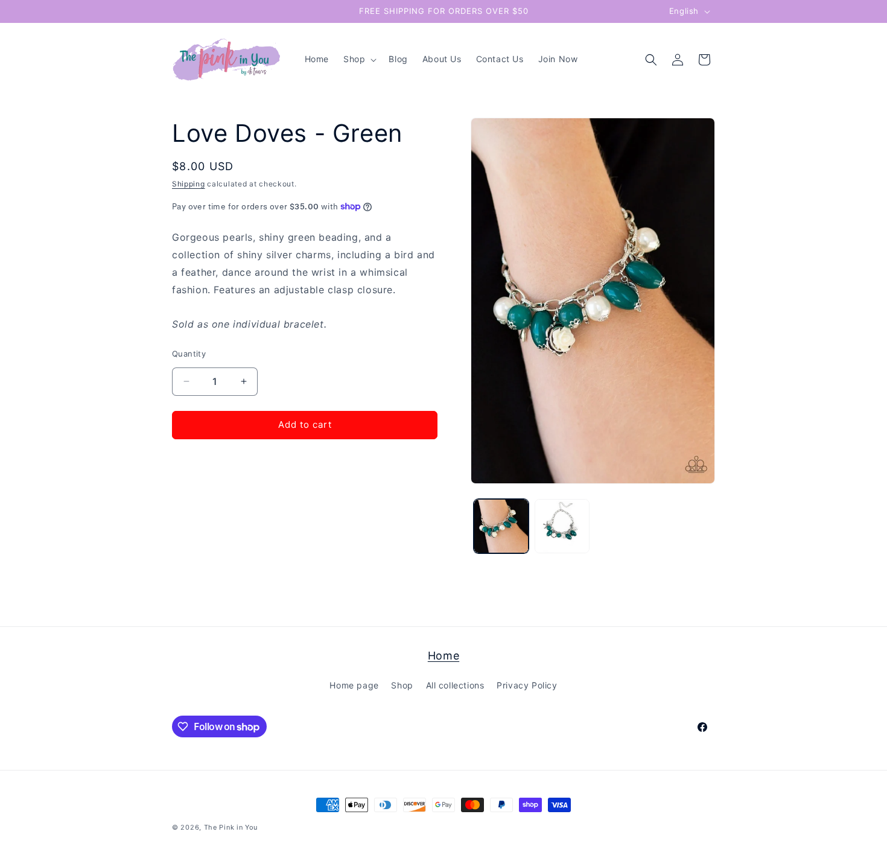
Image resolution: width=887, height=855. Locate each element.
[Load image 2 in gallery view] (562, 526)
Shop (402, 686)
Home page (353, 686)
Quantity (189, 353)
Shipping (188, 183)
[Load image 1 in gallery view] (501, 526)
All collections (455, 686)
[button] (358, 59)
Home (443, 655)
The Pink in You (231, 827)
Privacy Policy (527, 686)
